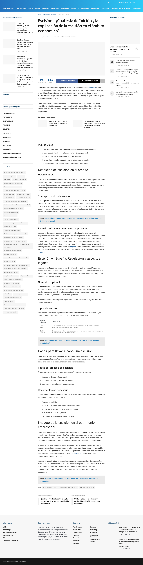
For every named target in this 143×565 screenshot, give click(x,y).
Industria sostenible (10, 254)
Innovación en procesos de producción (16, 258)
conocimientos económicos (68, 487)
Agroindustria (8, 8)
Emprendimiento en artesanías (13, 208)
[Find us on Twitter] (108, 2)
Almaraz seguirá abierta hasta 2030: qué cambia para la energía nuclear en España (129, 529)
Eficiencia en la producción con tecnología (17, 205)
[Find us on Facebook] (104, 2)
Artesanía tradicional (19, 179)
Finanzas (45, 8)
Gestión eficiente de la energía (13, 237)
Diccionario (136, 8)
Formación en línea (10, 226)
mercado (41, 252)
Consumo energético (23, 194)
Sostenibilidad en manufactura (13, 290)
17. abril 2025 (56, 37)
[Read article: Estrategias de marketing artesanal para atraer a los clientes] (125, 33)
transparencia (77, 454)
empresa (92, 88)
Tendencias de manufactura (12, 297)
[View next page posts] (73, 136)
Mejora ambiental (26, 276)
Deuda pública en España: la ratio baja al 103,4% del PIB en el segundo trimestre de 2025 (25, 44)
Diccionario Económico (64, 15)
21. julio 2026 (54, 128)
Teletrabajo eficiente (20, 294)
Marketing (95, 8)
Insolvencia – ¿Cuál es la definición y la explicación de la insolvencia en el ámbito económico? (94, 124)
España (73, 247)
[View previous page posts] (69, 136)
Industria (75, 8)
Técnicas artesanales (10, 312)
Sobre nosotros (8, 535)
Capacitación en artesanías (12, 187)
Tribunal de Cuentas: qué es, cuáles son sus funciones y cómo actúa (58, 123)
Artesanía (65, 8)
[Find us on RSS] (115, 2)
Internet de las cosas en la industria (15, 268)
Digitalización (34, 8)
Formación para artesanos (12, 230)
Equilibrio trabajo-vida (11, 219)
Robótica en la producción (12, 286)
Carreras (85, 8)
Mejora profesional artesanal (13, 279)
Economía (105, 8)
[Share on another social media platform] (102, 81)
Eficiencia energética (23, 197)
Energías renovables (10, 216)
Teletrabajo (7, 294)
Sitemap (6, 538)
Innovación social (9, 261)
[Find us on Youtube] (112, 2)
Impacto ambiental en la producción (15, 241)
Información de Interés (120, 8)
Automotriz (21, 8)
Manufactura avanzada (11, 272)
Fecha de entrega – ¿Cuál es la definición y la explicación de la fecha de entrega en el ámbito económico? (25, 79)
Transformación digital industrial (14, 305)
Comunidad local (9, 194)
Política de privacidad (10, 532)
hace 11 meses (22, 51)
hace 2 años (22, 35)
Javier (46, 37)
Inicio (39, 15)
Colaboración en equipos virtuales (14, 190)
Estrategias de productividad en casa (15, 223)
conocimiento (47, 487)
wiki (55, 487)
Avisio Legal (7, 530)
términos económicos (87, 487)
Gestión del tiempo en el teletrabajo (15, 234)
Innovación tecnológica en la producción (16, 265)
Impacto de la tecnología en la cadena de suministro (17, 246)
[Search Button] (139, 2)
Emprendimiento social (11, 212)
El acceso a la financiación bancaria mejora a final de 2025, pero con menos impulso (127, 83)
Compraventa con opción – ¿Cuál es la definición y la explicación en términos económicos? (25, 27)
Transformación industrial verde (14, 308)
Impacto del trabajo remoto (12, 250)
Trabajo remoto (9, 301)
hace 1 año (21, 86)
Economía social (9, 197)
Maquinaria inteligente (11, 276)
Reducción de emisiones (11, 283)
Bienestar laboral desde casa (13, 183)
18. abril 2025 (89, 130)
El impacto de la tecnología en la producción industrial (125, 62)
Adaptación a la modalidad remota (14, 172)
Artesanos (21, 176)
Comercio (55, 8)
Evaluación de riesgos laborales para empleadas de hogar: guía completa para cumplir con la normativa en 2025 (127, 72)
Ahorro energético (9, 176)
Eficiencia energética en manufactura (15, 201)
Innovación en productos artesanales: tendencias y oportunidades (127, 93)
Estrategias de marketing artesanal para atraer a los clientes (120, 49)
